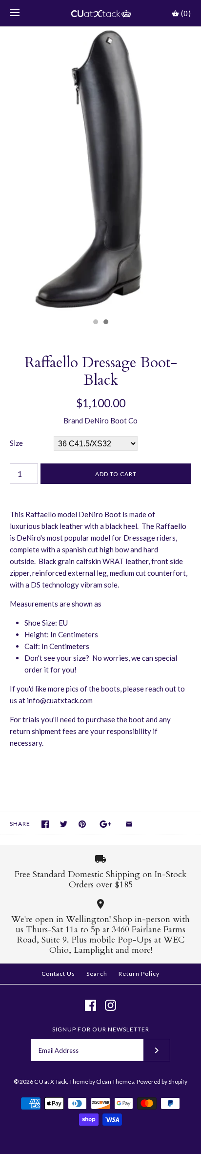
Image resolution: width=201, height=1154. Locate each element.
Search (96, 973)
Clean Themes (115, 1081)
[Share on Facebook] (45, 824)
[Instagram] (110, 1005)
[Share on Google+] (105, 824)
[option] (100, 170)
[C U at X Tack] (101, 13)
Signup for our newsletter (100, 1029)
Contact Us (58, 973)
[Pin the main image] (82, 824)
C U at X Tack (50, 1081)
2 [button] (105, 323)
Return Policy (139, 973)
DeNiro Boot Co (111, 420)
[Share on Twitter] (63, 824)
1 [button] (95, 323)
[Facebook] (90, 1005)
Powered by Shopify (162, 1081)
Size (16, 443)
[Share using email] (129, 824)
